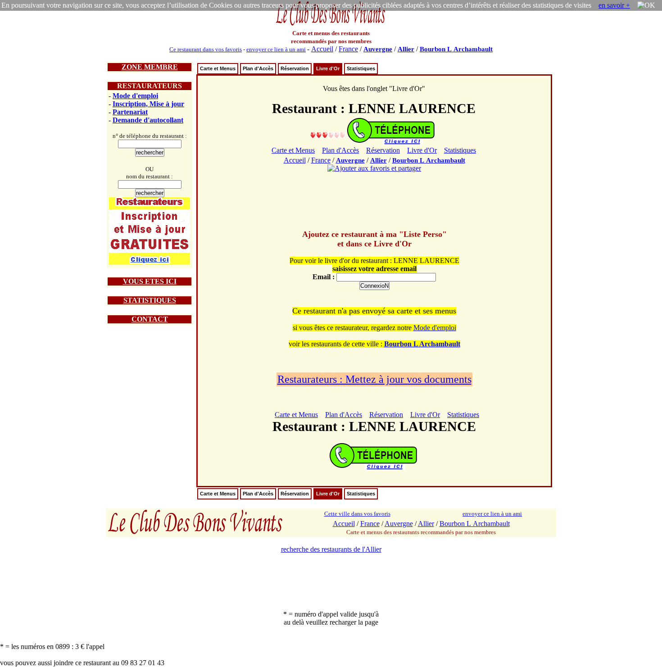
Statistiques (361, 68)
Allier (406, 49)
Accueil (322, 49)
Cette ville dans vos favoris (357, 513)
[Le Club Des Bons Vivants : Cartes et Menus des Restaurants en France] (331, 24)
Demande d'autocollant (148, 120)
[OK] (646, 5)
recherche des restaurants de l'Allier (331, 549)
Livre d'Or (328, 68)
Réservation (295, 68)
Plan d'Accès (258, 68)
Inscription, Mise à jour (148, 104)
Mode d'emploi (135, 96)
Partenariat (130, 112)
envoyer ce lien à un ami (276, 49)
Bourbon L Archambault (456, 49)
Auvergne (377, 49)
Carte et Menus (218, 68)
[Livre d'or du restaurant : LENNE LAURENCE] (327, 135)
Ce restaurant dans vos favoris (205, 49)
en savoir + (614, 5)
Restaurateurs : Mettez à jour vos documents (374, 379)
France (348, 49)
